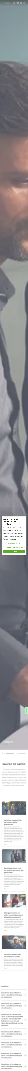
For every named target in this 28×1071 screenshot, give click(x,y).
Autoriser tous (13, 551)
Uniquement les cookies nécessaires (14, 547)
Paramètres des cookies (14, 543)
